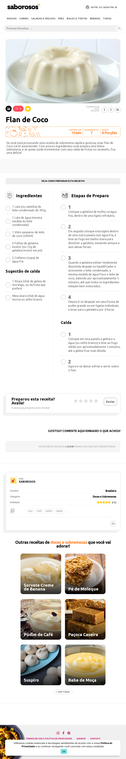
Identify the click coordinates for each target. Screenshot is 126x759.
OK (63, 751)
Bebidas (95, 18)
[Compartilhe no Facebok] (104, 110)
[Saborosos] (24, 6)
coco (30, 511)
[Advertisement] (63, 165)
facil (39, 511)
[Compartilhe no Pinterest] (111, 110)
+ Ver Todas (63, 692)
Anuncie (81, 739)
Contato (95, 739)
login (69, 446)
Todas (107, 18)
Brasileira (110, 490)
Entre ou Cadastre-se (104, 7)
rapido (59, 511)
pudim (49, 511)
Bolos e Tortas (77, 18)
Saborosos (27, 481)
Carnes (24, 18)
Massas (12, 18)
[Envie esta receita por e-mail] (117, 110)
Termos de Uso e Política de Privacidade (49, 739)
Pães (61, 18)
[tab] (9, 109)
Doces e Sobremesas (104, 496)
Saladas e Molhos (43, 18)
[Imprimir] (113, 523)
